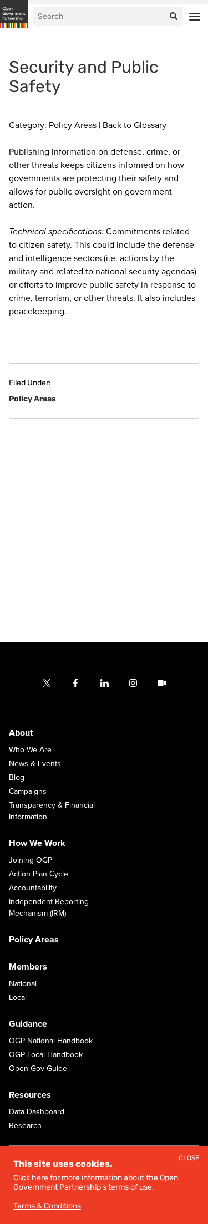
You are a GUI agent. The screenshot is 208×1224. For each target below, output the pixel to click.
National (23, 984)
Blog (16, 778)
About (21, 733)
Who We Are (30, 750)
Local (18, 998)
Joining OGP (30, 860)
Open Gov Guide (38, 1069)
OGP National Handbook (51, 1041)
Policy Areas (73, 125)
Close (189, 1158)
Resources (30, 1095)
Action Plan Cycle (38, 874)
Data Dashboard (36, 1112)
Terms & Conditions (47, 1206)
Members (28, 967)
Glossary (150, 125)
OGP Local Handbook (46, 1055)
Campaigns (28, 792)
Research (25, 1126)
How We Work (37, 843)
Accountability (33, 888)
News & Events (35, 764)
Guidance (28, 1024)
